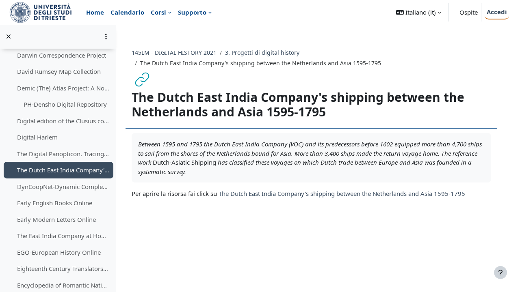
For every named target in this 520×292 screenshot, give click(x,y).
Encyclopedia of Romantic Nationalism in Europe (63, 285)
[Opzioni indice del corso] (106, 36)
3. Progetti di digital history (262, 52)
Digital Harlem (37, 137)
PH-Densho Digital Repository (65, 104)
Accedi (497, 12)
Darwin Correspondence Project (61, 55)
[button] (418, 12)
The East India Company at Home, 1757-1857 (63, 236)
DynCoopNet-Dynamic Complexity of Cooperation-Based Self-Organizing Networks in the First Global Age (63, 186)
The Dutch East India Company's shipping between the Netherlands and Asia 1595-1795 (63, 170)
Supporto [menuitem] (192, 12)
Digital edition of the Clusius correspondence (63, 121)
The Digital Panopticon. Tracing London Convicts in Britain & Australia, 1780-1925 (63, 154)
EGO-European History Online (59, 252)
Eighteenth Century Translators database (63, 268)
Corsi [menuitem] (158, 12)
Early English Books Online (54, 203)
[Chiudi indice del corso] (8, 36)
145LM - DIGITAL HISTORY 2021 (174, 52)
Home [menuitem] (95, 12)
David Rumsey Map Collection (59, 71)
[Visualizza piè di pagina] (500, 272)
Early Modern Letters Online (56, 219)
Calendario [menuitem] (127, 12)
